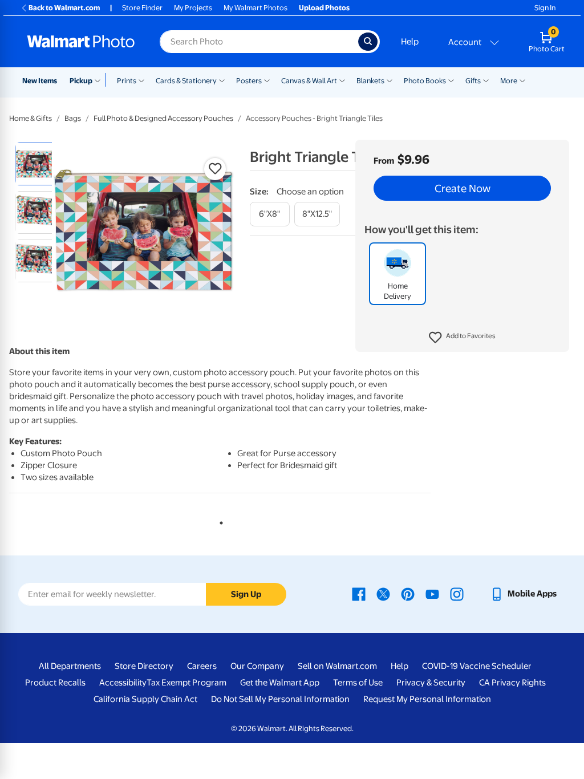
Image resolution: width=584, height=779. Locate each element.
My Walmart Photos (255, 7)
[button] (462, 337)
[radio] (36, 164)
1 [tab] (219, 520)
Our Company (257, 666)
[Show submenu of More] (522, 80)
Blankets (370, 80)
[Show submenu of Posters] (266, 80)
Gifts (473, 80)
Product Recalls (55, 682)
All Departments (70, 666)
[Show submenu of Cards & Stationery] (221, 80)
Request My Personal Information (427, 699)
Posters (249, 80)
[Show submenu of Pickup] (100, 80)
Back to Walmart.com (64, 7)
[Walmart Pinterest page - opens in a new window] (408, 594)
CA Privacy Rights (512, 682)
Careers (202, 666)
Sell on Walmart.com (337, 666)
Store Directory (144, 666)
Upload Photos (324, 7)
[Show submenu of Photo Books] (451, 80)
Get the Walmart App (279, 682)
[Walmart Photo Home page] (81, 42)
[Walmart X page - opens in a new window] (383, 594)
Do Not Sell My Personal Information (280, 699)
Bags (72, 118)
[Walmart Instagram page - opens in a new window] (457, 594)
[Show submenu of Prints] (141, 80)
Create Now (462, 188)
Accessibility (123, 682)
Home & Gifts (30, 118)
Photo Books (425, 80)
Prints (126, 80)
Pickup (81, 80)
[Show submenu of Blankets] (389, 80)
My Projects (193, 7)
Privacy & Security (430, 682)
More (508, 80)
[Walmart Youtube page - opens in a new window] (432, 594)
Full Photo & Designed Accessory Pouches (163, 118)
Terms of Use (358, 682)
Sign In (544, 7)
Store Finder (142, 7)
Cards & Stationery (186, 80)
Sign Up (246, 594)
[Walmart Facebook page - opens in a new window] (359, 594)
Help (410, 41)
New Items (39, 80)
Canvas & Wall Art (309, 80)
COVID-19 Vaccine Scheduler (477, 666)
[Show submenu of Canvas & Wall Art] (342, 80)
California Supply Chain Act (145, 699)
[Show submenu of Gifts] (485, 80)
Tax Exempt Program (186, 682)
